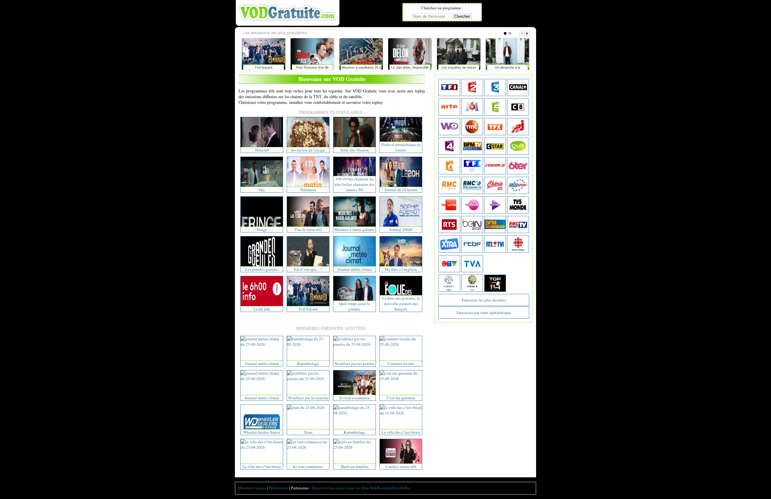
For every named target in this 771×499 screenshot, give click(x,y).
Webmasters (278, 488)
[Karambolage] (308, 344)
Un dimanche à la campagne (307, 69)
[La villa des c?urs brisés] (401, 413)
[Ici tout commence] (308, 447)
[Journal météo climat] (262, 344)
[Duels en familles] (354, 447)
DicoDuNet (401, 488)
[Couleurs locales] (401, 344)
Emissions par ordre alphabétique (484, 312)
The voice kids (502, 67)
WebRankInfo (381, 488)
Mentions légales (252, 488)
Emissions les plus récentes (484, 300)
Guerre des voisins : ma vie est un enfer (356, 69)
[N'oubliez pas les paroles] (354, 344)
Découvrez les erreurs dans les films (340, 488)
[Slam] (306, 407)
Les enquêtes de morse (259, 67)
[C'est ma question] (401, 378)
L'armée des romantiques (454, 67)
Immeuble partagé (405, 67)
